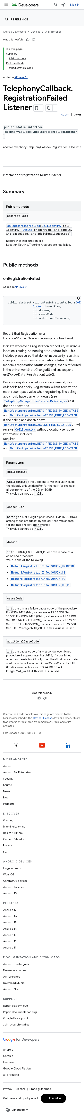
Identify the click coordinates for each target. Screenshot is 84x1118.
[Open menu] (6, 4)
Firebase (8, 1062)
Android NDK (11, 989)
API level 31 (21, 77)
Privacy (7, 845)
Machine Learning (14, 826)
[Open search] (56, 4)
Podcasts (8, 804)
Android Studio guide (16, 964)
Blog (6, 797)
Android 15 (10, 922)
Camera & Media (13, 839)
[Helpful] (28, 40)
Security (8, 778)
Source (7, 785)
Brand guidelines (40, 1089)
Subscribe (53, 1098)
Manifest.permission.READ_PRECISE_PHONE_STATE (41, 410)
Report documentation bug (20, 1012)
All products (11, 1075)
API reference (16, 19)
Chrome (8, 1056)
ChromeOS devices (15, 880)
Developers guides (14, 970)
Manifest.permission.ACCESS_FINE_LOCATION (43, 415)
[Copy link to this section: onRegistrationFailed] (44, 279)
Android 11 (9, 947)
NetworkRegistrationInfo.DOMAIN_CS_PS (40, 585)
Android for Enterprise (16, 772)
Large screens (12, 868)
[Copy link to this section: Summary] (28, 192)
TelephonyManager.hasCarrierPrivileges (35, 401)
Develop (35, 31)
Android (8, 766)
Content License (42, 718)
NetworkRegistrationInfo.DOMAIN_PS (38, 579)
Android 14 (10, 928)
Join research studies (16, 1024)
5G (5, 851)
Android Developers (14, 31)
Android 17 (10, 910)
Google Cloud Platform (17, 1068)
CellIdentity (51, 226)
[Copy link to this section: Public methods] (42, 265)
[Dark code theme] (78, 298)
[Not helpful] (34, 40)
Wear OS (8, 874)
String (27, 230)
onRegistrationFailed (23, 226)
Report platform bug (15, 1005)
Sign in (74, 4)
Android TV (10, 893)
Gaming (8, 820)
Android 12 (10, 941)
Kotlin (65, 114)
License (21, 1089)
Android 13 (9, 935)
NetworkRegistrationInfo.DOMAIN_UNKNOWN (42, 566)
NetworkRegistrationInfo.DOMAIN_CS (38, 572)
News (6, 791)
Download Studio (13, 983)
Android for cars (13, 887)
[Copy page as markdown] (49, 108)
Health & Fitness (12, 833)
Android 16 (10, 916)
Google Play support (15, 1018)
